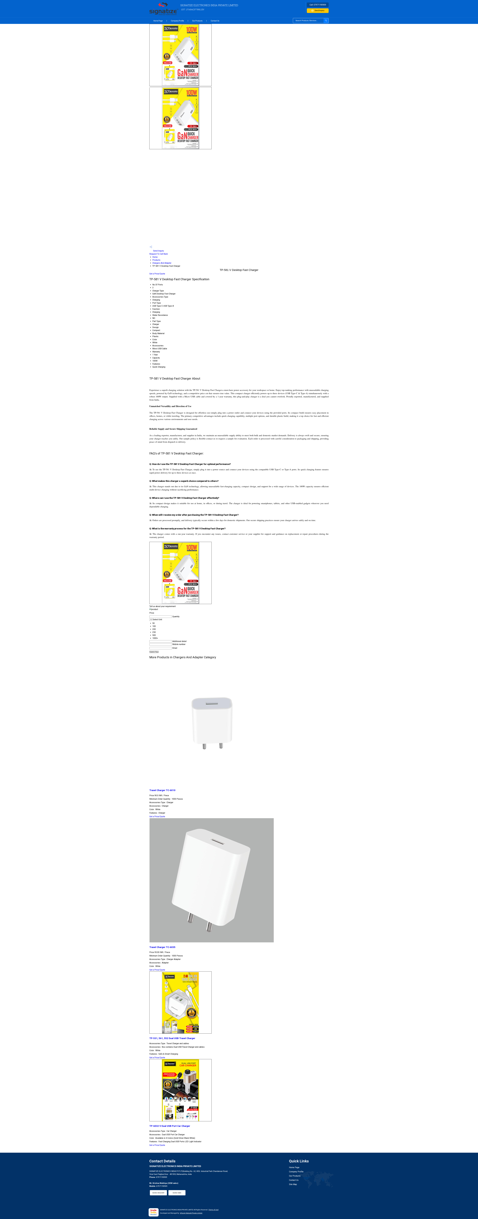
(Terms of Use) (213, 1210)
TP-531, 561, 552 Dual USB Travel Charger (172, 1038)
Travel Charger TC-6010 (162, 790)
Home (155, 257)
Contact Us (215, 21)
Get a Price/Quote (157, 274)
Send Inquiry (319, 10)
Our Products (197, 21)
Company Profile (177, 21)
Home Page (158, 21)
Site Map (293, 1184)
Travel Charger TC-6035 (162, 947)
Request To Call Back (158, 254)
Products (156, 260)
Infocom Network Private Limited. (191, 1213)
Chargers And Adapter (161, 263)
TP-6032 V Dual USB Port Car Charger (169, 1126)
